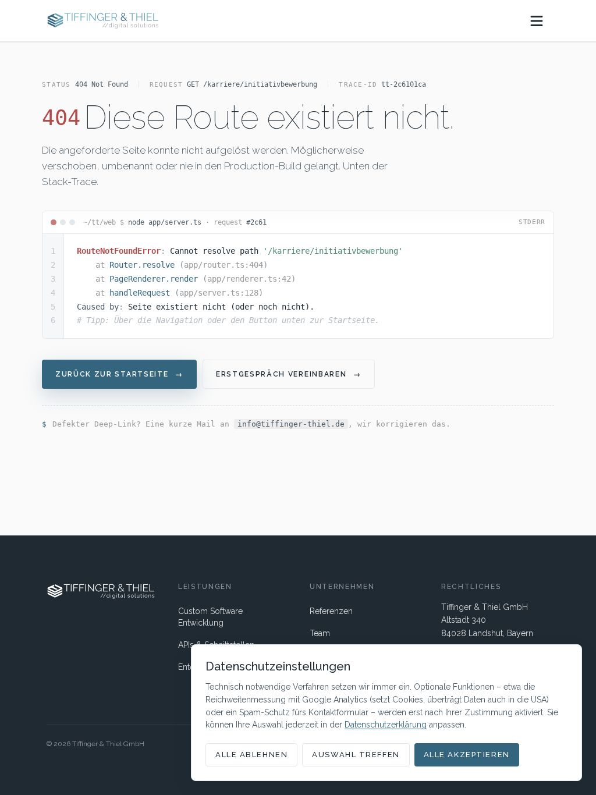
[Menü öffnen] (536, 21)
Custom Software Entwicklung (210, 616)
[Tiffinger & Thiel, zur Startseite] (103, 20)
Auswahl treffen (355, 754)
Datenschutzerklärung (386, 724)
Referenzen (331, 611)
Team (320, 633)
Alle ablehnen (251, 754)
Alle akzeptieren (467, 754)
